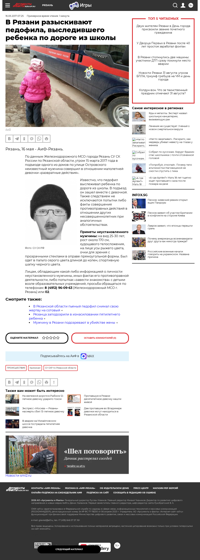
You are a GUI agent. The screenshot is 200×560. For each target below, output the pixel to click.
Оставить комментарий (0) (100, 338)
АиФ (8, 129)
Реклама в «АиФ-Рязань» (80, 488)
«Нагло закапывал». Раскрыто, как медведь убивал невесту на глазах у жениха (171, 142)
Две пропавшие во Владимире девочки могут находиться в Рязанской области (102, 411)
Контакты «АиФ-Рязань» (46, 488)
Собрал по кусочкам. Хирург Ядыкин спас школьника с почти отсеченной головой (171, 155)
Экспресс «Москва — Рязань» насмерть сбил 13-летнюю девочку (43, 410)
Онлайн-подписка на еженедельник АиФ (56, 492)
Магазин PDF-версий (165, 488)
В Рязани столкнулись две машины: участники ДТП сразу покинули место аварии (163, 61)
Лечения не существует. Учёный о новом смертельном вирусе (169, 128)
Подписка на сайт (98, 492)
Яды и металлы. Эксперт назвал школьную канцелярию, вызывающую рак (168, 116)
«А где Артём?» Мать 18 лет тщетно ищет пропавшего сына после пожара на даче (170, 180)
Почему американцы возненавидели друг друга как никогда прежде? (170, 240)
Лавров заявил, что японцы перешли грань (170, 227)
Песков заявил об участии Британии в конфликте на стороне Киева (170, 214)
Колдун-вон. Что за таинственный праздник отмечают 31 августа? (163, 91)
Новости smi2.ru (18, 475)
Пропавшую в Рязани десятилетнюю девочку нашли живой (102, 399)
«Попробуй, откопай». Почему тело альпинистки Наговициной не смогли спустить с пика (170, 167)
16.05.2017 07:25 (14, 15)
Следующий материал (69, 549)
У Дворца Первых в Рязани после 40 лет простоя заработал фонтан (163, 45)
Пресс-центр (140, 488)
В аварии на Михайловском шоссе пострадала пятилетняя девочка (41, 424)
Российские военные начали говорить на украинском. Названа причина (168, 254)
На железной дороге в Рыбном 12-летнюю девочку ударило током (43, 397)
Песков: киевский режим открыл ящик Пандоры (168, 201)
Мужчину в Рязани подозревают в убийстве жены (74, 322)
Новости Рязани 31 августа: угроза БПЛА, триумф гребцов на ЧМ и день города (163, 76)
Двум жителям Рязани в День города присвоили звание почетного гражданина (163, 29)
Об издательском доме (114, 488)
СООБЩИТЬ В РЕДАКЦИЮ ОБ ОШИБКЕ (134, 492)
